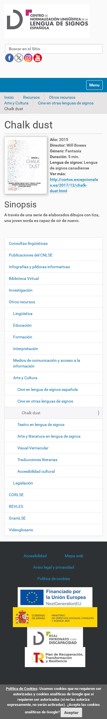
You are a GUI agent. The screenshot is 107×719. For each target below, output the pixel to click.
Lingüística (23, 313)
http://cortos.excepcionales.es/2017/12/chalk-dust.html (74, 185)
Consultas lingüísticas (28, 243)
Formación (22, 337)
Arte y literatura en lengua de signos (48, 436)
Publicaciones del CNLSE (31, 255)
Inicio (9, 97)
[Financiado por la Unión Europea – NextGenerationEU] (55, 597)
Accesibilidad (35, 556)
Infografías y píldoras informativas (39, 266)
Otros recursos (62, 97)
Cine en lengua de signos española (47, 389)
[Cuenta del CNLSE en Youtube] (37, 57)
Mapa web (74, 556)
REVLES (16, 506)
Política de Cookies (21, 688)
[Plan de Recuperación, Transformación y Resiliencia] (55, 657)
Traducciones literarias (37, 459)
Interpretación (25, 348)
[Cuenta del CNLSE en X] (19, 57)
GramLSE (17, 518)
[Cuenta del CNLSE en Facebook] (10, 57)
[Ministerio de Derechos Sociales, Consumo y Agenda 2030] (55, 617)
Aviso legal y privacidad (53, 567)
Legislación (23, 483)
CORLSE (16, 494)
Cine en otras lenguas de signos (66, 103)
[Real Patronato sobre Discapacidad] (55, 637)
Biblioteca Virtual (24, 278)
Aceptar (71, 712)
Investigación (21, 290)
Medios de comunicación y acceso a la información (46, 363)
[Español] (47, 21)
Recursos (31, 97)
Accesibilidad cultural (36, 471)
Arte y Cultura (16, 103)
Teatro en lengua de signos (40, 424)
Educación (22, 325)
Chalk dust (31, 413)
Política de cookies (53, 578)
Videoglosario (21, 530)
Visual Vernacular (33, 448)
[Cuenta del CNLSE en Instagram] (28, 57)
